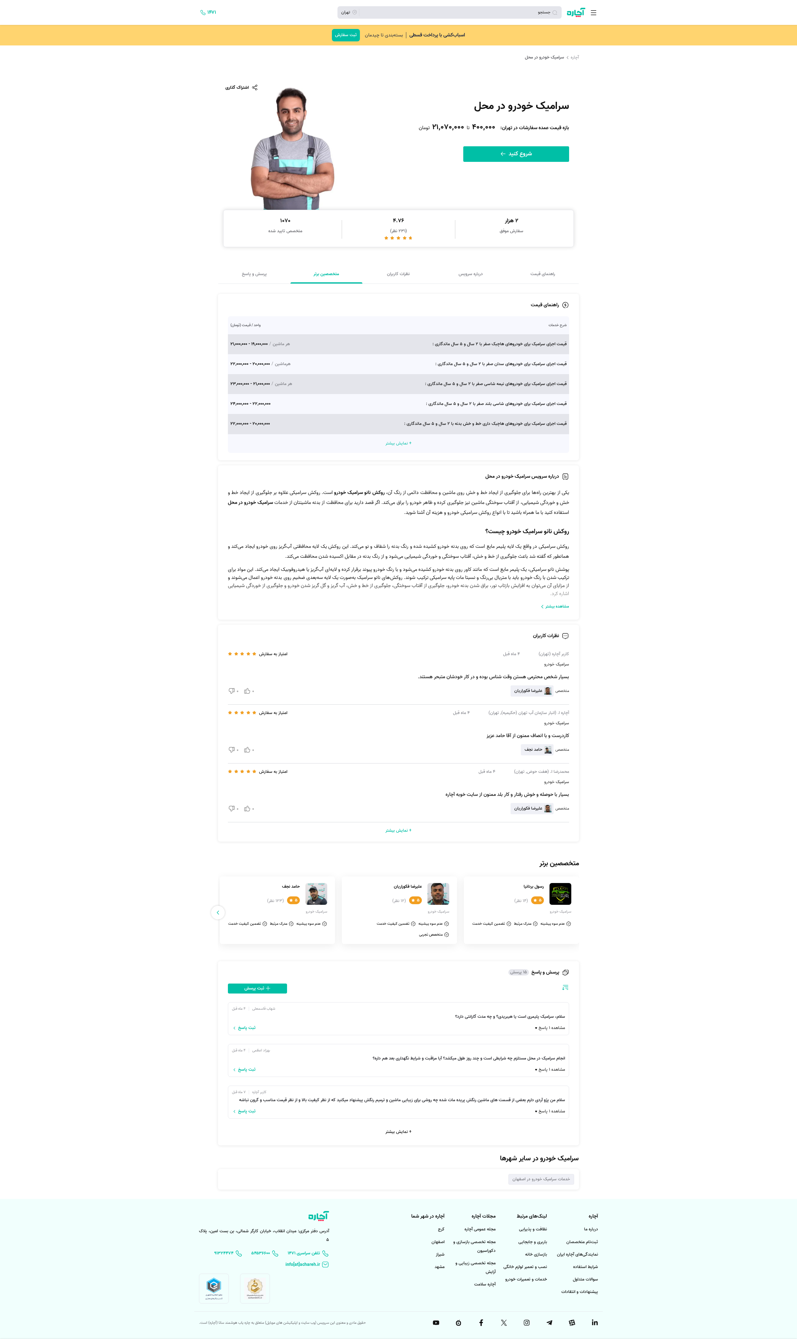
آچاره (575, 57)
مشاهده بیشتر (557, 606)
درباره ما (591, 1229)
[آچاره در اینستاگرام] (526, 1323)
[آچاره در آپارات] (571, 1323)
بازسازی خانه (536, 1254)
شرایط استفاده (585, 1267)
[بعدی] (218, 912)
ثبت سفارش (346, 35)
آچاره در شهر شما (428, 1216)
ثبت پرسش (255, 988)
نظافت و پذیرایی (533, 1229)
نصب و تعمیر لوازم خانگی (525, 1267)
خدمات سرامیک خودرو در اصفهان (541, 1179)
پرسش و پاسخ (254, 273)
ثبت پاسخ (247, 1028)
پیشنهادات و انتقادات (579, 1291)
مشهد (440, 1267)
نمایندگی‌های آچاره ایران (577, 1254)
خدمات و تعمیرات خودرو (526, 1279)
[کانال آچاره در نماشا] (458, 1323)
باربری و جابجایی (532, 1242)
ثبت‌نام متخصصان (582, 1242)
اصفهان (438, 1242)
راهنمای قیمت (543, 273)
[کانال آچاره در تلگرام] (549, 1323)
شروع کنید (519, 153)
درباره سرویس (471, 273)
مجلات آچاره (484, 1216)
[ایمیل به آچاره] (307, 1265)
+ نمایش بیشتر (398, 1131)
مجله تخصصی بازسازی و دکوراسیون (474, 1246)
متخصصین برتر (326, 273)
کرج (441, 1229)
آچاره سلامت (485, 1284)
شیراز (440, 1254)
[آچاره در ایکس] (503, 1323)
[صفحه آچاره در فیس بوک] (481, 1323)
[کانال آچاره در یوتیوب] (435, 1323)
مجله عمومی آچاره (480, 1229)
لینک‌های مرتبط (532, 1216)
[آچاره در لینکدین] (594, 1323)
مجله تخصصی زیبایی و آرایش (475, 1268)
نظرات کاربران (398, 273)
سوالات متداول (585, 1279)
